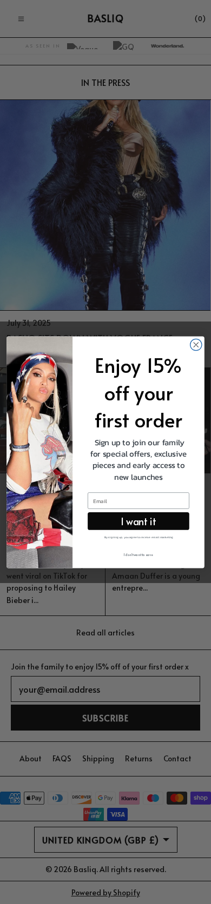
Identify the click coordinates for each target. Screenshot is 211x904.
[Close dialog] (196, 344)
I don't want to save (138, 554)
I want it (138, 520)
